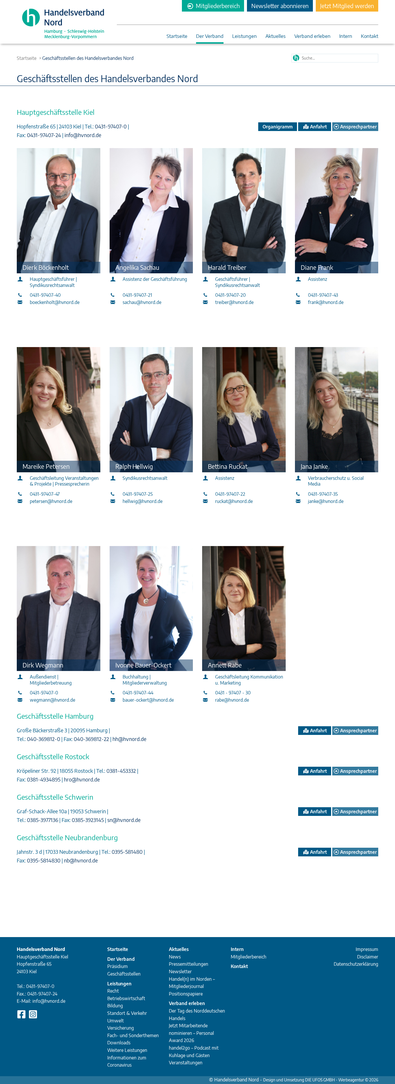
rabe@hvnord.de (232, 700)
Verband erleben (312, 36)
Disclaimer (367, 957)
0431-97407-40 (45, 295)
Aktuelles (275, 36)
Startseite (177, 36)
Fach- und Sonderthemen (133, 1035)
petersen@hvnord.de (51, 501)
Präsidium (117, 966)
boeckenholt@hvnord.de (55, 302)
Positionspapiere (186, 994)
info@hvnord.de (82, 135)
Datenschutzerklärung (356, 964)
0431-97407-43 (323, 295)
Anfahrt (318, 127)
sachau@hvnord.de (142, 302)
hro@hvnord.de (82, 779)
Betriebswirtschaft (126, 998)
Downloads (118, 1043)
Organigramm (278, 127)
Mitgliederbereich (217, 5)
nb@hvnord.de (81, 860)
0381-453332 (121, 770)
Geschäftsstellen (124, 974)
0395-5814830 (44, 860)
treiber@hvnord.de (234, 302)
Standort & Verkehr (127, 1013)
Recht (113, 991)
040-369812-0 (44, 738)
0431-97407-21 (137, 295)
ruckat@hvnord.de (234, 501)
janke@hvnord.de (326, 501)
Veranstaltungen (185, 1062)
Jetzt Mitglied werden (347, 5)
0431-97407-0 (111, 126)
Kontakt (369, 36)
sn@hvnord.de (124, 819)
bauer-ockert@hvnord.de (148, 700)
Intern (345, 36)
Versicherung (120, 1028)
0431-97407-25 (138, 494)
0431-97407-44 (138, 693)
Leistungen (244, 36)
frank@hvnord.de (326, 302)
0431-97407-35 (323, 494)
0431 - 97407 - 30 (233, 693)
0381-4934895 (44, 779)
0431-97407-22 (230, 494)
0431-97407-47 (45, 494)
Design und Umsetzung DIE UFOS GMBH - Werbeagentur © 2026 (320, 1079)
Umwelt (115, 1021)
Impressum (367, 949)
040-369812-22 (92, 738)
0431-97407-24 (44, 135)
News (175, 957)
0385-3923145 (88, 819)
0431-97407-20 (230, 295)
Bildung (115, 1006)
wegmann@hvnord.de (52, 700)
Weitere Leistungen (127, 1050)
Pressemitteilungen (188, 964)
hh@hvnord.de (129, 738)
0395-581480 (128, 851)
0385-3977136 (43, 819)
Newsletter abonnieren (280, 5)
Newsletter (180, 971)
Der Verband (210, 36)
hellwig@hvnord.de (143, 501)
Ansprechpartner (358, 127)
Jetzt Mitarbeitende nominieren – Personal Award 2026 (191, 1033)
